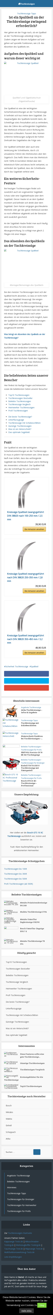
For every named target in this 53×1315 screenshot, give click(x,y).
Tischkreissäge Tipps (26, 13)
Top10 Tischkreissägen (18, 395)
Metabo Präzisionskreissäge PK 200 (33, 904)
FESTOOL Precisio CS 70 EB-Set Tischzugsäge (31, 753)
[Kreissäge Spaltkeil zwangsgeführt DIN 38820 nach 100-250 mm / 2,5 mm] (26, 494)
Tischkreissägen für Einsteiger (33, 763)
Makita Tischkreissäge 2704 (33, 911)
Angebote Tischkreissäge (31, 707)
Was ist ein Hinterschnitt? (19, 429)
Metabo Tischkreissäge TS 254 (32, 942)
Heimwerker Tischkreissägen (21, 407)
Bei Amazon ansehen (34, 529)
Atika (8, 1138)
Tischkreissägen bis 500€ (15, 878)
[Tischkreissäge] (26, 3)
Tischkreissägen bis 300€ (15, 873)
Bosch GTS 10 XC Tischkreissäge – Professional (29, 783)
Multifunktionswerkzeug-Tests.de (19, 1252)
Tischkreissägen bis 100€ (15, 868)
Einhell (9, 1125)
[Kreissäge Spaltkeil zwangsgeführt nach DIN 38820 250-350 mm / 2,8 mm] (26, 556)
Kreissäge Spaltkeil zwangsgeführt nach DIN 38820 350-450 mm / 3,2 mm (25, 639)
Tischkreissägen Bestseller (20, 398)
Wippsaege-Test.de (34, 1248)
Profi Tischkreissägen (18, 410)
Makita (9, 1118)
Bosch (9, 1105)
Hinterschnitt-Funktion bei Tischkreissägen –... (32, 737)
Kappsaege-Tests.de (13, 1241)
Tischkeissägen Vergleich (32, 1069)
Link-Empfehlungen (13, 1257)
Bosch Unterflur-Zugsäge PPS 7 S (32, 930)
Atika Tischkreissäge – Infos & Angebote (31, 711)
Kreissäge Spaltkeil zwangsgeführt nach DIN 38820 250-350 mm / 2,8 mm (25, 577)
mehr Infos (26, 1310)
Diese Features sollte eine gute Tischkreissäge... (32, 1055)
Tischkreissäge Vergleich (19, 404)
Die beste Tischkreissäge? (20, 416)
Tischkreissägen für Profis (31, 750)
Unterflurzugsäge (16, 419)
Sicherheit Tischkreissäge (16, 666)
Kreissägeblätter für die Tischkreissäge (23, 1078)
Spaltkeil (34, 666)
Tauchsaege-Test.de (13, 1248)
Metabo (9, 1112)
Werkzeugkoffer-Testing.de (28, 1245)
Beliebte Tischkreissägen (19, 401)
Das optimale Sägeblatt (19, 432)
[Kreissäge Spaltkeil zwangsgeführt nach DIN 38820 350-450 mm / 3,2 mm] (26, 617)
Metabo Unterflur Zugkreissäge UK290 (29, 920)
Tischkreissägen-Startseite (20, 1233)
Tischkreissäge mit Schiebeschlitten (24, 423)
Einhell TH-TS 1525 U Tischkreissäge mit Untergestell (30, 768)
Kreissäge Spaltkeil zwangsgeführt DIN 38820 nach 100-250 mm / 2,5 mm (25, 515)
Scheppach (11, 1132)
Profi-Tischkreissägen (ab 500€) (18, 883)
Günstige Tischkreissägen (20, 426)
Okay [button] (42, 1305)
